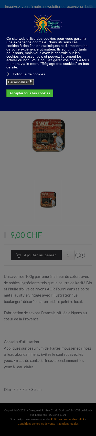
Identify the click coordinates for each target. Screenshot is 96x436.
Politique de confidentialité (67, 419)
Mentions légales (68, 423)
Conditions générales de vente (37, 423)
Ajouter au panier (40, 255)
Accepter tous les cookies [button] (29, 93)
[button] (48, 200)
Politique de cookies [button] (29, 74)
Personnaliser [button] (20, 82)
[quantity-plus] (82, 255)
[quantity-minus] (77, 255)
